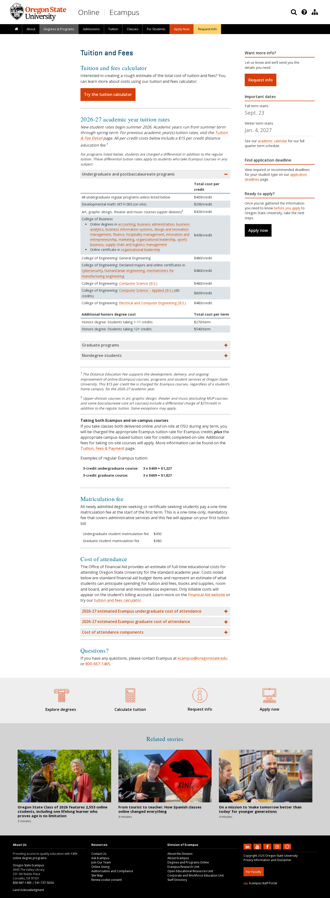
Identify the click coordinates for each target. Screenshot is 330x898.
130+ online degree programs (45, 856)
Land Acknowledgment (28, 890)
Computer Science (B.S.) (138, 283)
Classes (132, 29)
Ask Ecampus (100, 858)
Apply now (258, 230)
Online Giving (100, 867)
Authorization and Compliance (112, 871)
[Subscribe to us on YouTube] (258, 846)
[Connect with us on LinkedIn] (248, 846)
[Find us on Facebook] (268, 846)
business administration (155, 224)
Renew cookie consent (106, 880)
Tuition (113, 29)
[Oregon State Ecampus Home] (105, 12)
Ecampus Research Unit (183, 867)
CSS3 (281, 895)
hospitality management (145, 234)
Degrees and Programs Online (188, 862)
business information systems (129, 229)
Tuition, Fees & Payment (102, 448)
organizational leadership (155, 239)
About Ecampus (178, 858)
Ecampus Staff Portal (263, 883)
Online (89, 12)
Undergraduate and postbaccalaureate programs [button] (128, 174)
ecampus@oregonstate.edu (202, 658)
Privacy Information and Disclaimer (267, 860)
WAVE (292, 895)
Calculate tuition (130, 709)
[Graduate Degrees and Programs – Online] (60, 695)
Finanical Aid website (206, 594)
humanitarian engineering (125, 270)
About (31, 29)
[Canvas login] (287, 850)
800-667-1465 (98, 663)
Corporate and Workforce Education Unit (195, 875)
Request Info (207, 29)
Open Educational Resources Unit (190, 871)
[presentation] (303, 12)
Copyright (250, 856)
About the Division (180, 854)
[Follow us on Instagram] (277, 846)
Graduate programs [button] (100, 345)
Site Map (97, 875)
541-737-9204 (44, 883)
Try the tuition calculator (108, 94)
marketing (126, 239)
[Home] (16, 29)
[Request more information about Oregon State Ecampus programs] (200, 695)
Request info (260, 80)
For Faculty (253, 872)
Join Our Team (101, 862)
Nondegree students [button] (102, 355)
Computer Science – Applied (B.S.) (146, 290)
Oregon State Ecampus (28, 865)
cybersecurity (92, 270)
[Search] (293, 12)
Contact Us (98, 854)
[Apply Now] (269, 695)
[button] (155, 611)
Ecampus (124, 12)
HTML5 (270, 895)
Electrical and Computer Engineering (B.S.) (152, 303)
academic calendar (272, 141)
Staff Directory (177, 880)
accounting (126, 224)
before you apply (287, 208)
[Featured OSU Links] (304, 12)
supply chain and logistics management (136, 244)
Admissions (91, 29)
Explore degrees (60, 709)
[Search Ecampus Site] (293, 12)
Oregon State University (281, 856)
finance (118, 234)
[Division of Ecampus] (315, 12)
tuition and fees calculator (117, 600)
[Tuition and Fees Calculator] (130, 695)
